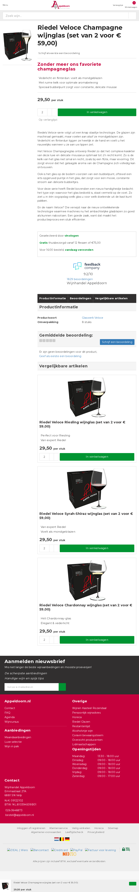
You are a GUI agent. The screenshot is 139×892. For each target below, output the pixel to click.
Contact (10, 708)
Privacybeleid (96, 832)
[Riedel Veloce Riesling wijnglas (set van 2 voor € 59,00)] (87, 397)
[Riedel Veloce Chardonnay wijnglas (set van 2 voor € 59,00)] (87, 580)
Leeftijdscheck (74, 832)
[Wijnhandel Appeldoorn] (60, 5)
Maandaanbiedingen (18, 737)
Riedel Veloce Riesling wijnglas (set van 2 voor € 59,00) (82, 424)
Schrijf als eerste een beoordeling (59, 53)
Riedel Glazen (81, 721)
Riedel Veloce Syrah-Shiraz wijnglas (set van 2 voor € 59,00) (86, 516)
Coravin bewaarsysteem (88, 735)
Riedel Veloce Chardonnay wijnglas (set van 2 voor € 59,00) (85, 607)
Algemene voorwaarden (46, 832)
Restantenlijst (81, 726)
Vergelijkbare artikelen (111, 298)
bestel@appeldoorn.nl (19, 815)
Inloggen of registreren (31, 828)
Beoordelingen (80, 298)
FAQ (7, 712)
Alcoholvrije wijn (82, 730)
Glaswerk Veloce (92, 317)
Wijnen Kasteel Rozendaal (89, 708)
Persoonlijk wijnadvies (86, 712)
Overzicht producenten (87, 739)
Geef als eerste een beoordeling (60, 356)
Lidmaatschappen (84, 744)
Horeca (77, 717)
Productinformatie (52, 298)
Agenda (10, 717)
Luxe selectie (13, 741)
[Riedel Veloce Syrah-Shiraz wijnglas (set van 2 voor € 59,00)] (87, 488)
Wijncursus (12, 721)
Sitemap (113, 828)
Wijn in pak (12, 746)
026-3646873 (13, 810)
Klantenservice (59, 828)
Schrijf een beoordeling (117, 342)
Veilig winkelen (81, 828)
